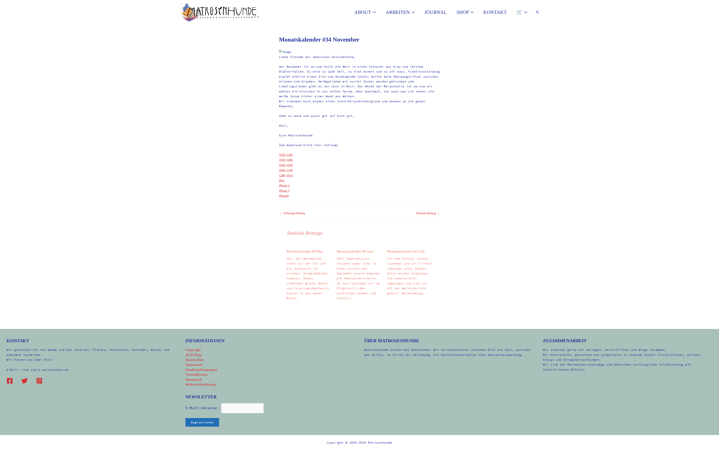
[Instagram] (39, 381)
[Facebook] (10, 381)
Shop (462, 12)
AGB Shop (193, 355)
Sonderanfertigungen (201, 369)
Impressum (193, 364)
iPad (281, 180)
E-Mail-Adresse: (203, 407)
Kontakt (495, 12)
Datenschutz (194, 360)
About (362, 12)
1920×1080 (286, 159)
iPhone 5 (284, 190)
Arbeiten (398, 12)
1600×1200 (286, 170)
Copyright (193, 350)
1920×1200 (286, 154)
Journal (435, 12)
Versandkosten (196, 374)
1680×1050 (286, 165)
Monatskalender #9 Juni (355, 251)
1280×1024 (286, 175)
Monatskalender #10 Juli (406, 251)
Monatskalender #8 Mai (304, 251)
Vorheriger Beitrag (292, 213)
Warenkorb (193, 379)
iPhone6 (284, 195)
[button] (373, 12)
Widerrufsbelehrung (200, 384)
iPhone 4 (284, 185)
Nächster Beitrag (428, 213)
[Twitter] (24, 381)
